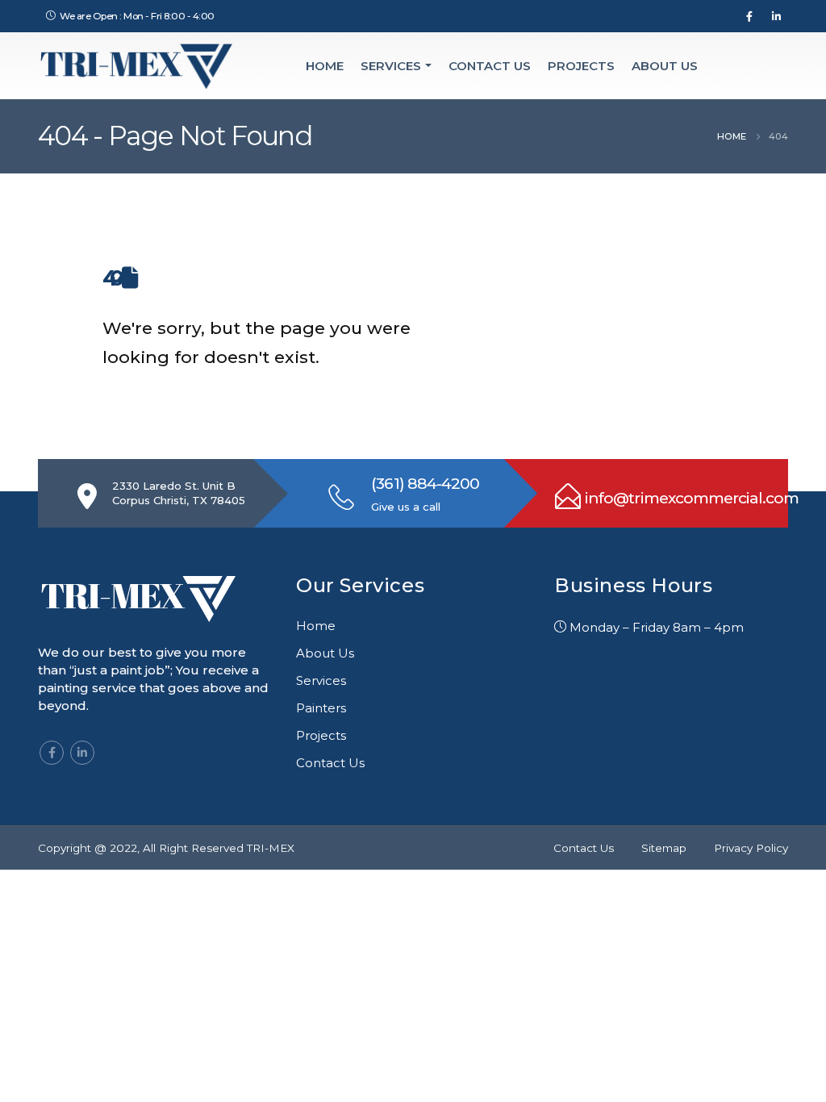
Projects (581, 65)
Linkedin (82, 753)
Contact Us (489, 65)
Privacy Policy (751, 847)
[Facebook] (749, 16)
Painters (321, 708)
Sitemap (663, 847)
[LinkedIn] (776, 16)
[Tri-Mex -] (137, 65)
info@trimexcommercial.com (692, 498)
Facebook (52, 753)
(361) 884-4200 (425, 483)
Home (325, 65)
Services (391, 65)
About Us (665, 65)
